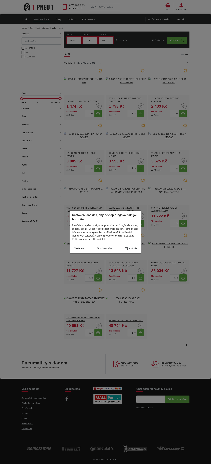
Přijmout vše (130, 248)
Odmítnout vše (104, 248)
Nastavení (79, 248)
